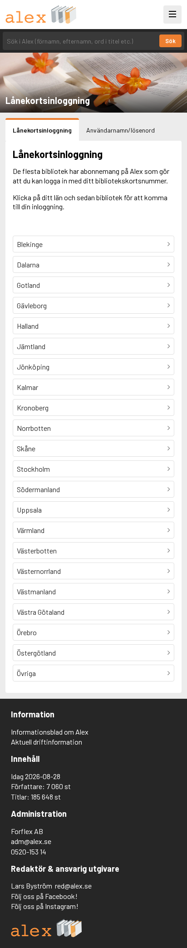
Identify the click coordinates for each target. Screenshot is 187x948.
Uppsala (29, 509)
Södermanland (38, 489)
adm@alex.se (31, 841)
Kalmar (27, 387)
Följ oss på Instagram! (45, 906)
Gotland (28, 285)
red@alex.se (73, 885)
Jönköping (33, 366)
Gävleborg (32, 305)
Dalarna (28, 264)
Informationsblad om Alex (50, 731)
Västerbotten (37, 550)
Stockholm (33, 468)
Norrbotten (34, 428)
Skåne (26, 448)
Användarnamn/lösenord (120, 130)
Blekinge (30, 244)
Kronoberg (33, 407)
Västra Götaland (40, 611)
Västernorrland (39, 571)
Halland (28, 325)
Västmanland (36, 591)
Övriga (26, 673)
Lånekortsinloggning (42, 130)
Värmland (30, 530)
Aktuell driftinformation (46, 741)
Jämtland (31, 346)
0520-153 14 (28, 851)
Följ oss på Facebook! (44, 896)
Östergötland (36, 652)
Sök (170, 40)
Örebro (27, 632)
